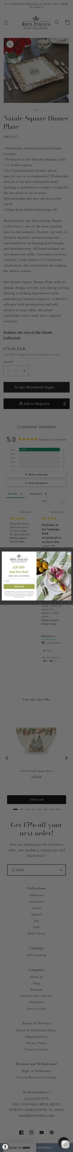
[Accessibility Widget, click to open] (5, 1146)
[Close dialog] (69, 553)
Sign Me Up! (19, 586)
